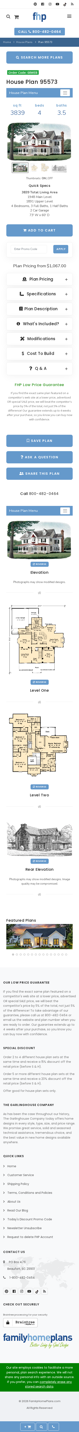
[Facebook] (42, 4)
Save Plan (41, 440)
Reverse (40, 564)
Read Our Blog (17, 1210)
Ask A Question (41, 457)
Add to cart (41, 230)
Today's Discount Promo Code (29, 1219)
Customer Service (20, 1175)
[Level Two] (39, 746)
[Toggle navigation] (65, 92)
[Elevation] (39, 141)
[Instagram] (50, 4)
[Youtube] (57, 4)
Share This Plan (42, 473)
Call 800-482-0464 (39, 31)
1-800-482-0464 (22, 1278)
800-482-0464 (44, 493)
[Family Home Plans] (39, 17)
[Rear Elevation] (39, 836)
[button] (13, 954)
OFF (50, 178)
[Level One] (39, 639)
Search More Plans (41, 57)
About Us (13, 1201)
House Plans (24, 42)
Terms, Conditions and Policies (29, 1193)
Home (7, 42)
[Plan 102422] (39, 936)
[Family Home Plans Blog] (72, 4)
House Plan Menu (23, 92)
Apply (61, 249)
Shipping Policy (18, 1184)
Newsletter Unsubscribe (24, 1228)
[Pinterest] (35, 4)
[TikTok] (64, 4)
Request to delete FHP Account (30, 1237)
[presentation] (9, 937)
